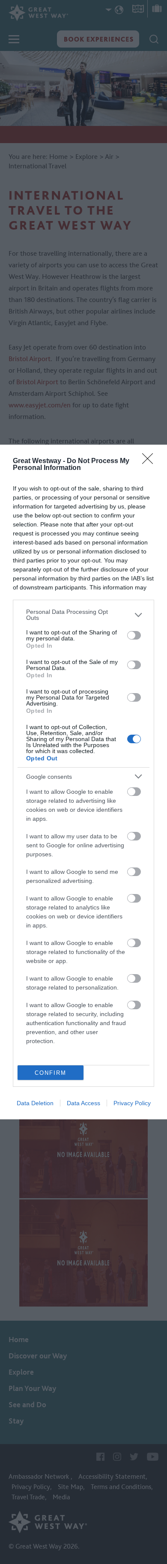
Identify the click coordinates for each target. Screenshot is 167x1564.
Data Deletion (35, 1103)
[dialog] (83, 782)
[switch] (134, 635)
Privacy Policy (132, 1103)
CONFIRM (50, 1073)
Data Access (83, 1103)
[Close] (150, 461)
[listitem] (83, 615)
